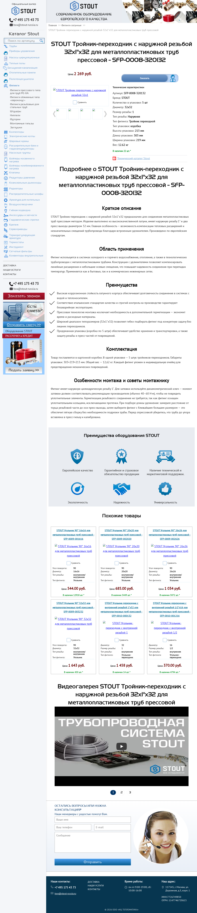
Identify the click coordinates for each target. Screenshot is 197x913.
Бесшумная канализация (22, 68)
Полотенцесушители (21, 79)
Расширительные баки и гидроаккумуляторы (23, 147)
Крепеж (13, 224)
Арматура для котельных (24, 200)
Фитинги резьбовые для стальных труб (24, 105)
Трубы (13, 46)
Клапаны (14, 172)
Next (105, 114)
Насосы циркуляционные (24, 57)
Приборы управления (22, 51)
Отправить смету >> (24, 325)
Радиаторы (16, 188)
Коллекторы (16, 132)
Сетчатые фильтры (20, 251)
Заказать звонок (24, 296)
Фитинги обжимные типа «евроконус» (25, 98)
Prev (54, 114)
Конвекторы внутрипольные (26, 255)
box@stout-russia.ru (26, 25)
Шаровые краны (19, 141)
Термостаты (16, 242)
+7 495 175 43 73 (26, 20)
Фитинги (14, 85)
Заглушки (16, 127)
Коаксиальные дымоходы (25, 182)
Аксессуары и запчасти (23, 215)
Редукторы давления (22, 177)
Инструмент (16, 247)
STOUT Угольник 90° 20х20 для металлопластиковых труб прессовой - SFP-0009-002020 (121, 534)
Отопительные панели (22, 72)
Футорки (15, 119)
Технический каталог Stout (133, 158)
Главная (52, 25)
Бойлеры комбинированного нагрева (26, 167)
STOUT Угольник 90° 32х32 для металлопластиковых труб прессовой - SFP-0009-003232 (73, 607)
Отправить (93, 862)
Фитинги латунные (71, 25)
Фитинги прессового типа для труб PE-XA (25, 91)
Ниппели (15, 115)
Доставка (9, 265)
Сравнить (82, 102)
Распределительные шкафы (26, 194)
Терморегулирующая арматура (22, 236)
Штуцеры (15, 111)
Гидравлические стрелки (24, 220)
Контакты (9, 274)
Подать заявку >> (24, 370)
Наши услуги (11, 270)
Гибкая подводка (19, 210)
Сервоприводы (18, 229)
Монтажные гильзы (22, 123)
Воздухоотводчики (21, 204)
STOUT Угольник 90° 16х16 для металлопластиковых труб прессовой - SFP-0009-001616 (73, 534)
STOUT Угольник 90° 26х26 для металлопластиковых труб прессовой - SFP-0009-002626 (170, 534)
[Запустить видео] (121, 746)
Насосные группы (20, 153)
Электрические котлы (22, 136)
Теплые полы (17, 63)
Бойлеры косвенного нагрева (22, 160)
